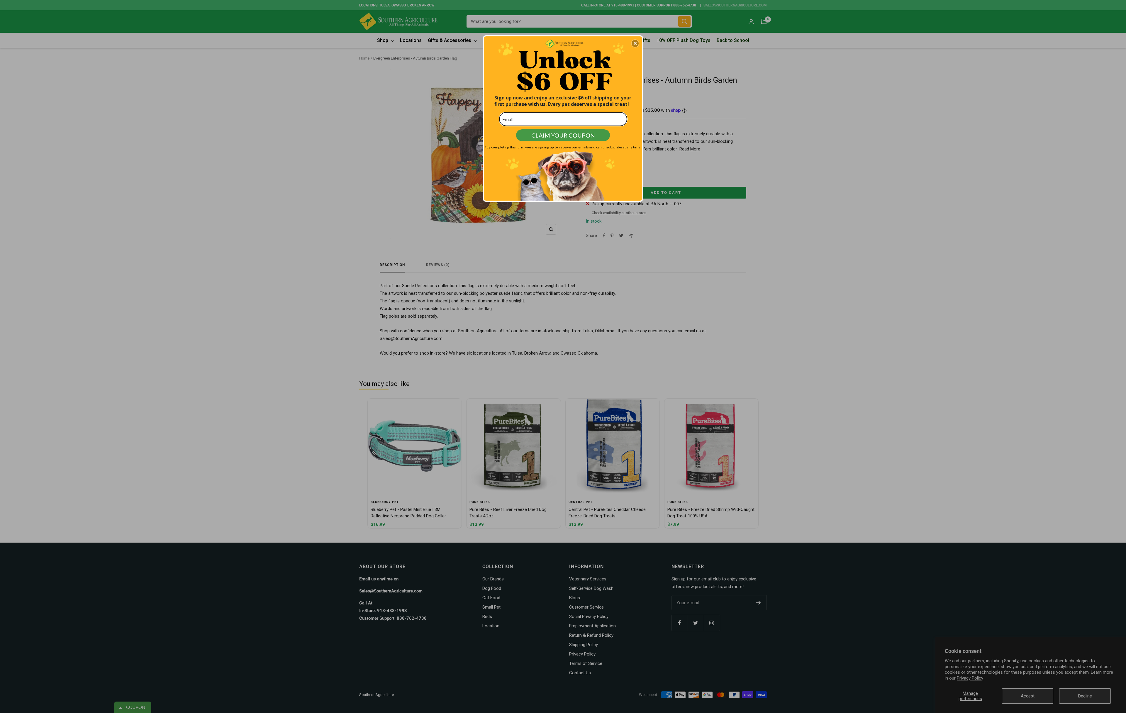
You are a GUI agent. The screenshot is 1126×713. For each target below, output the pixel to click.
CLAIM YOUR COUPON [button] (563, 135)
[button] (635, 43)
